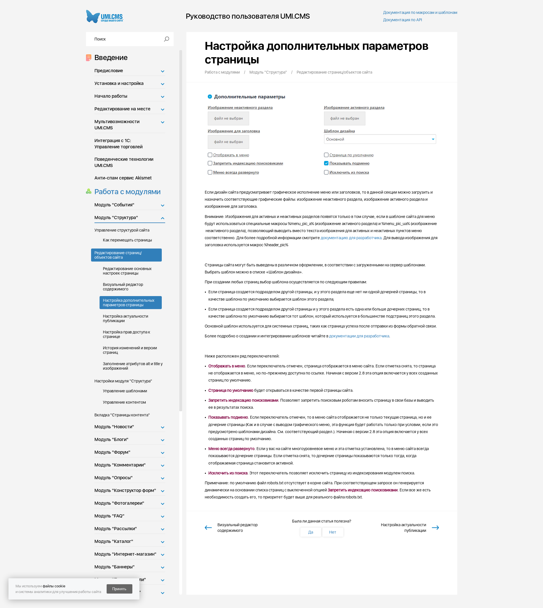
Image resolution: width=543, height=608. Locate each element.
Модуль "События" (114, 204)
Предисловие (108, 70)
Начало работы (110, 96)
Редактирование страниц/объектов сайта (118, 255)
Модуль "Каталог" (113, 541)
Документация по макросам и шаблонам (420, 12)
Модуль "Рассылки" (115, 528)
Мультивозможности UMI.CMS (116, 124)
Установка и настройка (119, 83)
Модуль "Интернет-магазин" (125, 554)
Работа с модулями (127, 191)
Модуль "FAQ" (109, 516)
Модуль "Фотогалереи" (119, 503)
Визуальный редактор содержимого (123, 286)
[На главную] (105, 16)
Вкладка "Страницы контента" (122, 415)
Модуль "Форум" (112, 452)
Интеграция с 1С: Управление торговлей (118, 143)
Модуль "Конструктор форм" (125, 490)
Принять (119, 589)
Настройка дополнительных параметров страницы (128, 302)
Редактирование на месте (122, 109)
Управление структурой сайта (121, 230)
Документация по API (402, 20)
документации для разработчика (359, 336)
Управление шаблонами (125, 391)
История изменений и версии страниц (130, 350)
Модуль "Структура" (116, 217)
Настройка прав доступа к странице (126, 334)
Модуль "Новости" (114, 426)
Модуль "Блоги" (111, 439)
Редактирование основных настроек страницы (127, 270)
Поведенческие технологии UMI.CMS (123, 162)
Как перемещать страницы (127, 240)
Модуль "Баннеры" (114, 567)
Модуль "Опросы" (113, 477)
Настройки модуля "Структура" (123, 381)
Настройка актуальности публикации (125, 318)
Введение (111, 57)
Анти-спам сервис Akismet (123, 178)
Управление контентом (124, 402)
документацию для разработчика (351, 238)
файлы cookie (54, 586)
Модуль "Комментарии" (120, 465)
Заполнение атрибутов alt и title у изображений (133, 366)
